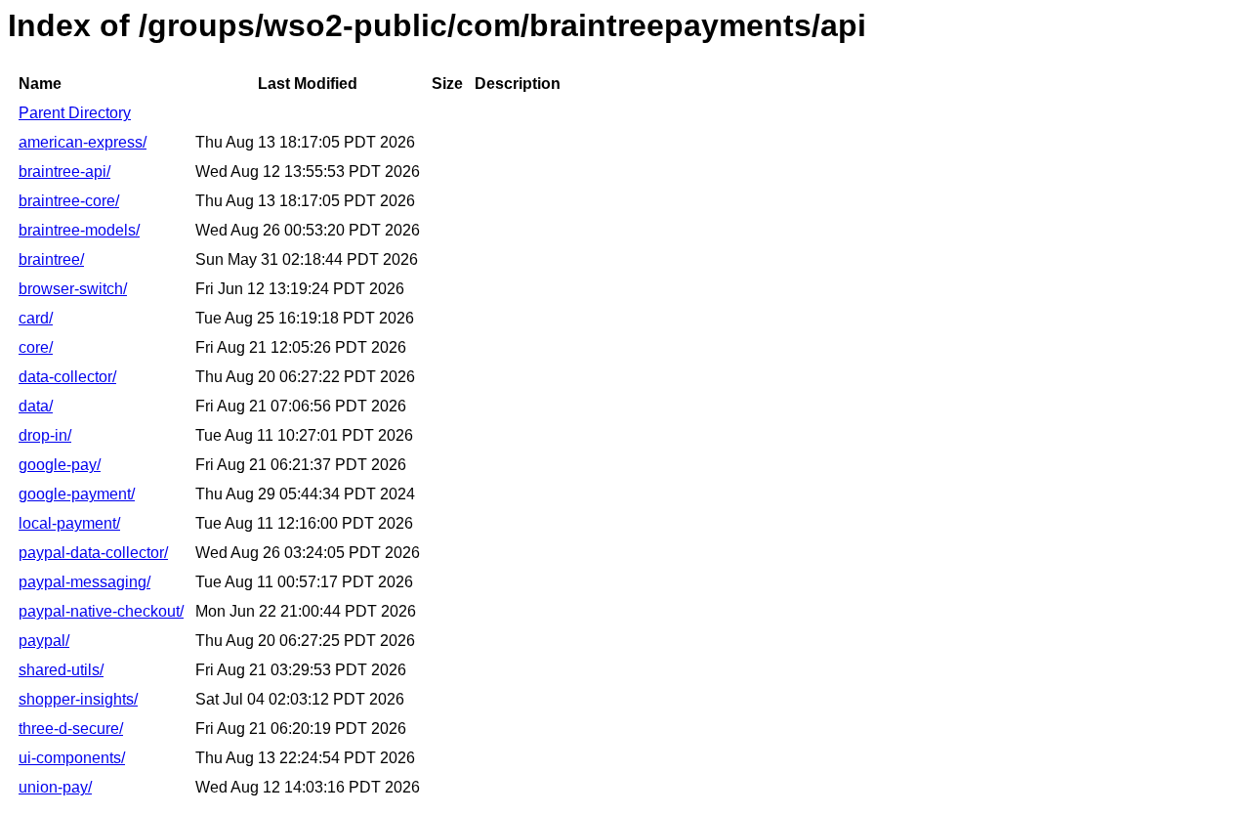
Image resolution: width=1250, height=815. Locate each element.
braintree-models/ (79, 230)
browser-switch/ (73, 288)
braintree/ (51, 259)
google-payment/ (77, 494)
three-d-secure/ (71, 728)
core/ (36, 347)
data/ (36, 406)
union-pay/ (55, 787)
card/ (36, 318)
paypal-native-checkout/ (101, 611)
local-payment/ (69, 523)
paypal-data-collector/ (93, 552)
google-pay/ (60, 464)
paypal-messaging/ (84, 582)
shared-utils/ (61, 670)
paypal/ (44, 640)
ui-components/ (72, 758)
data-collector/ (67, 376)
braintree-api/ (64, 171)
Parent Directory (75, 113)
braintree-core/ (69, 201)
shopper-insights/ (78, 699)
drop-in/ (45, 435)
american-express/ (82, 142)
